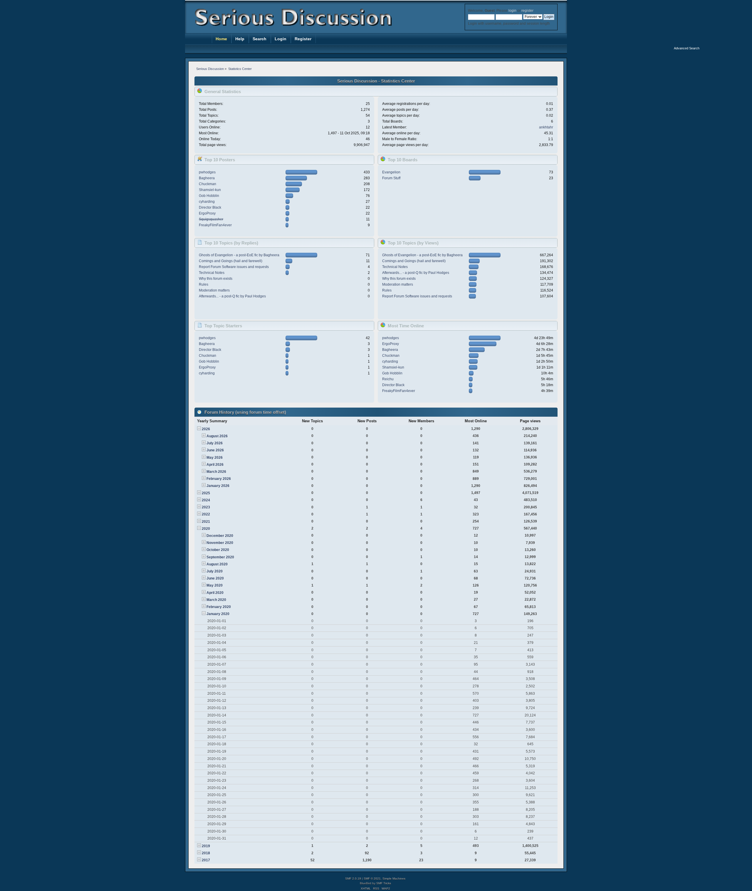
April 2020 (215, 593)
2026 (206, 429)
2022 (206, 514)
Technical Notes (211, 273)
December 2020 (220, 536)
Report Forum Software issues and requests (234, 267)
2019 (206, 846)
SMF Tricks (383, 883)
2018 (206, 853)
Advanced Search (686, 48)
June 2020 (215, 578)
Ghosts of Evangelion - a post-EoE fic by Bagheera (239, 255)
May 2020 (215, 585)
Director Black (210, 207)
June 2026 (215, 450)
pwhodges (207, 172)
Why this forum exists (215, 279)
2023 (206, 507)
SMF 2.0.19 (353, 878)
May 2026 (215, 457)
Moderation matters (214, 290)
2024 (206, 500)
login (512, 11)
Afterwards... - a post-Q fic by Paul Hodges (232, 296)
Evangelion (391, 172)
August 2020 (217, 564)
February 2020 (219, 607)
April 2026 (215, 465)
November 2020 (220, 543)
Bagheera (207, 178)
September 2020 (220, 557)
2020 (206, 529)
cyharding (207, 202)
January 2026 (218, 486)
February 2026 (219, 479)
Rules (203, 284)
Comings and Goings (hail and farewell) (230, 261)
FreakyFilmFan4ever (215, 225)
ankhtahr (546, 127)
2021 (206, 522)
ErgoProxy (207, 213)
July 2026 (215, 443)
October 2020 (218, 550)
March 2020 (216, 600)
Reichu (388, 379)
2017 (206, 860)
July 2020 (215, 571)
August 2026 (217, 436)
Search (259, 38)
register (527, 11)
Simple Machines (393, 878)
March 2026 (216, 472)
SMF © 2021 (372, 878)
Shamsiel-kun (210, 190)
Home (221, 38)
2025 (206, 493)
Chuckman (207, 184)
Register (303, 38)
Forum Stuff (391, 178)
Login (280, 38)
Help (239, 38)
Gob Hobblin (209, 196)
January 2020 (218, 614)
